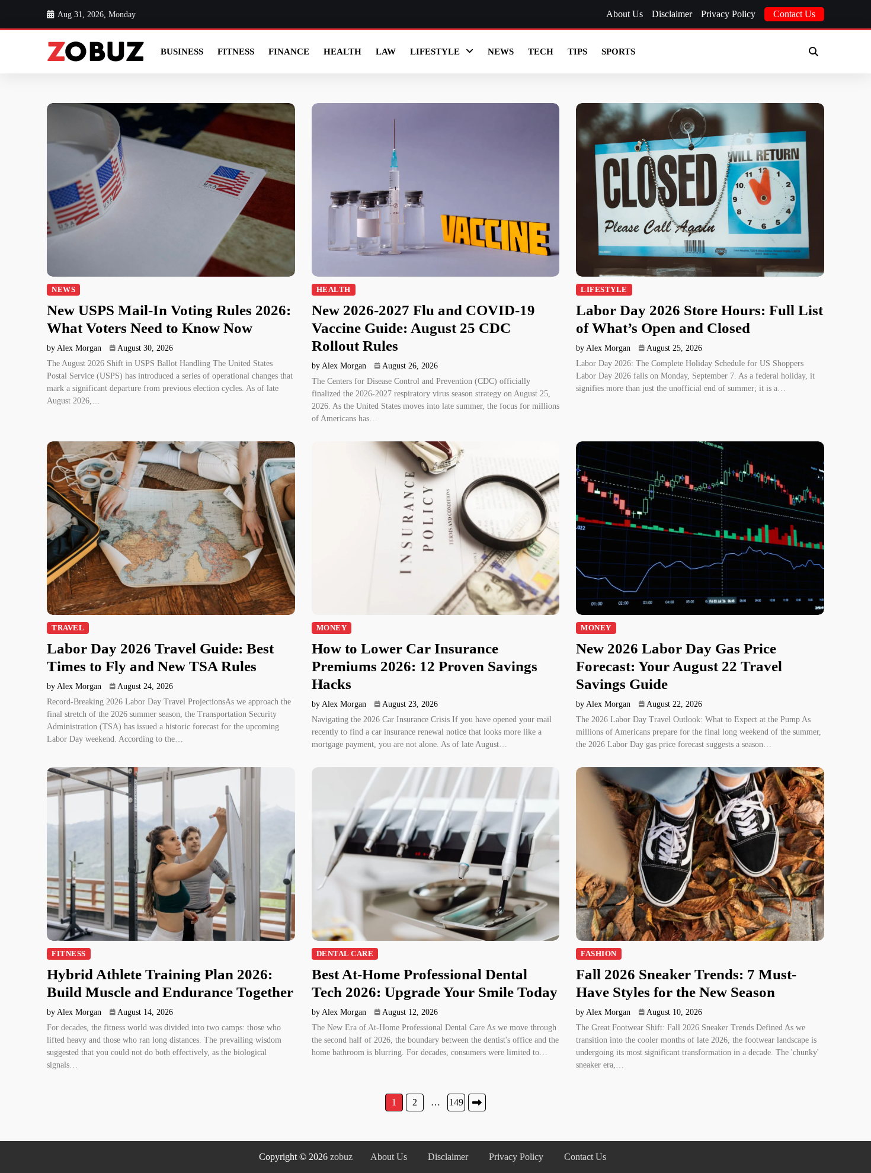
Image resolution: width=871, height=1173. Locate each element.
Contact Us (794, 14)
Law (386, 51)
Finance (288, 51)
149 (456, 1102)
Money (331, 628)
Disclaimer (672, 14)
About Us (624, 14)
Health (342, 51)
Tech (540, 51)
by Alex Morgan (74, 348)
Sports (618, 51)
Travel (68, 628)
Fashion (599, 954)
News (501, 51)
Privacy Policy (728, 14)
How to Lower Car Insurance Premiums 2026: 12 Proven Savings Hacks (424, 666)
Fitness (235, 51)
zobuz (341, 1157)
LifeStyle (435, 51)
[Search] (813, 51)
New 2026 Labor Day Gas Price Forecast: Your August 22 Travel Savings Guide (679, 666)
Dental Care (345, 954)
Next (477, 1102)
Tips (577, 51)
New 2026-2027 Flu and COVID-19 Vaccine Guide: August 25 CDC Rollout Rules (423, 328)
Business (182, 51)
